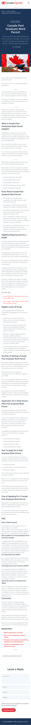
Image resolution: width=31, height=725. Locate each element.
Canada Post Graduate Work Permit (12, 656)
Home (3, 11)
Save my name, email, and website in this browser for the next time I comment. (15, 704)
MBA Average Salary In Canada (13, 632)
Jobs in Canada (11, 11)
